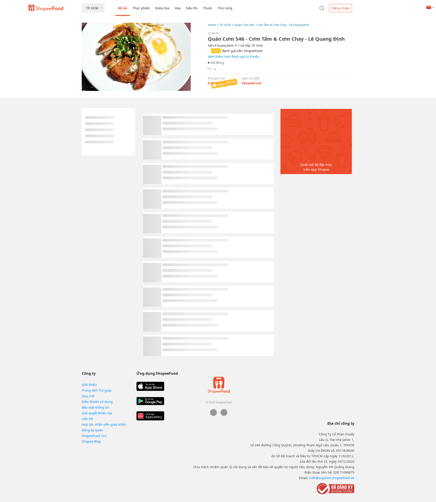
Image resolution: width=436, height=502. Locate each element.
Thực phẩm (141, 8)
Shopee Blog (91, 441)
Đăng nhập (340, 8)
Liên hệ (87, 419)
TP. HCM (225, 25)
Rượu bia (162, 8)
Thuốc (207, 8)
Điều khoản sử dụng (97, 402)
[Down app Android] (150, 401)
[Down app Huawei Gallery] (150, 415)
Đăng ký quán (92, 430)
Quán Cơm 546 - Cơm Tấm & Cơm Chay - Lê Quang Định (271, 25)
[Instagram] (223, 414)
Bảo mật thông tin (95, 407)
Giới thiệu (89, 384)
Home (212, 25)
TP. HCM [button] (92, 8)
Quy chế (88, 396)
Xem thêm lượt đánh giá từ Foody (233, 56)
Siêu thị (192, 8)
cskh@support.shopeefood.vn (331, 478)
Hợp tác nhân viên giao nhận (104, 424)
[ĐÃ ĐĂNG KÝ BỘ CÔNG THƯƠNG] (334, 488)
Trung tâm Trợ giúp (96, 390)
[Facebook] (213, 414)
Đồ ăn (122, 8)
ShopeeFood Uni (94, 436)
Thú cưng (225, 8)
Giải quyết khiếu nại (97, 413)
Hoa (178, 8)
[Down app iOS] (150, 386)
